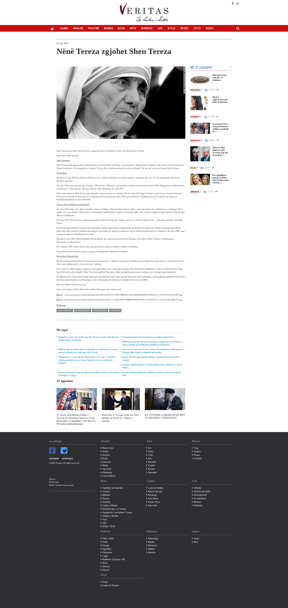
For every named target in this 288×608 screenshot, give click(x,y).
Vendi (105, 542)
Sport (184, 28)
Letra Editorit (108, 476)
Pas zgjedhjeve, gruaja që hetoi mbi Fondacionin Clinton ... (220, 179)
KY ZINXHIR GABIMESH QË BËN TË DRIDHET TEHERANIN (165, 416)
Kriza (105, 563)
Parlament (107, 552)
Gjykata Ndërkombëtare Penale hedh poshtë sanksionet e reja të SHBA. (152, 366)
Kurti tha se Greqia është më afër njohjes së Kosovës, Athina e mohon (120, 418)
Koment (106, 455)
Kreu (52, 29)
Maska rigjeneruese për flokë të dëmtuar (220, 99)
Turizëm (198, 458)
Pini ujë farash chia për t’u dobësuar (219, 77)
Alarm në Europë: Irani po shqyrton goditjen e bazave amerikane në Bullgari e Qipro (89, 374)
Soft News (153, 498)
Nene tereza (65, 310)
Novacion (152, 545)
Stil (149, 458)
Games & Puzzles (110, 585)
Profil (105, 458)
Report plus (107, 448)
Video (210, 28)
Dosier (105, 451)
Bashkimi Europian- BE (113, 559)
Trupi (105, 582)
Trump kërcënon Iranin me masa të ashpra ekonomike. (148, 337)
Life (160, 28)
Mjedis (151, 542)
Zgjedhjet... (107, 549)
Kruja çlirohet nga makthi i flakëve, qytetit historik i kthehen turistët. (151, 358)
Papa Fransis (83, 310)
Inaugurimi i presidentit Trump (117, 512)
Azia (104, 519)
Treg (196, 448)
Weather (152, 552)
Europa (105, 498)
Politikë (93, 28)
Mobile (151, 549)
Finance (197, 451)
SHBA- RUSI (108, 526)
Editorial (106, 462)
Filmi (150, 451)
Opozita (106, 570)
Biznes (108, 28)
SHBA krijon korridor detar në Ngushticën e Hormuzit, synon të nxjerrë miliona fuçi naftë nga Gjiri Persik (88, 351)
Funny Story (154, 502)
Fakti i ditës (108, 538)
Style (171, 28)
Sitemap (54, 458)
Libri (150, 455)
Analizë (78, 28)
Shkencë (147, 28)
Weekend (198, 505)
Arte (133, 28)
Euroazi (106, 491)
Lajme (64, 28)
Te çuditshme (200, 498)
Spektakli (152, 472)
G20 (104, 523)
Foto (197, 28)
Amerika (194, 192)
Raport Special (155, 491)
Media (105, 465)
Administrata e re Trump (114, 509)
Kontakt (67, 458)
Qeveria (106, 566)
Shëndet (195, 117)
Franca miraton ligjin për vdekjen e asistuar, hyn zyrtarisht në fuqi (151, 374)
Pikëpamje (107, 472)
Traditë (151, 465)
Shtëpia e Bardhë (110, 516)
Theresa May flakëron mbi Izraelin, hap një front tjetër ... (220, 151)
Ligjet (105, 556)
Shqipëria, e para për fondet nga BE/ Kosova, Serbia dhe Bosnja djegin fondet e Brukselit (88, 338)
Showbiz (152, 462)
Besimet (197, 502)
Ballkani (106, 495)
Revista (151, 469)
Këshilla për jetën (202, 491)
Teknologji (153, 538)
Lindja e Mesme (110, 505)
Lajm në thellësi (155, 488)
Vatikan (115, 310)
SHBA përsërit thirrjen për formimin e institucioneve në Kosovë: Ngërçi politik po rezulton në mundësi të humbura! (152, 343)
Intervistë (106, 469)
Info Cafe (152, 505)
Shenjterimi (100, 310)
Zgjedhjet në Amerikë (112, 488)
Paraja (197, 455)
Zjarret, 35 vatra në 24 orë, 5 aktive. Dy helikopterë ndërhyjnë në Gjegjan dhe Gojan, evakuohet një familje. (153, 351)
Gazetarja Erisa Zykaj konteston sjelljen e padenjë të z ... (220, 128)
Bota (121, 28)
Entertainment (200, 495)
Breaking (195, 90)
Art (149, 448)
